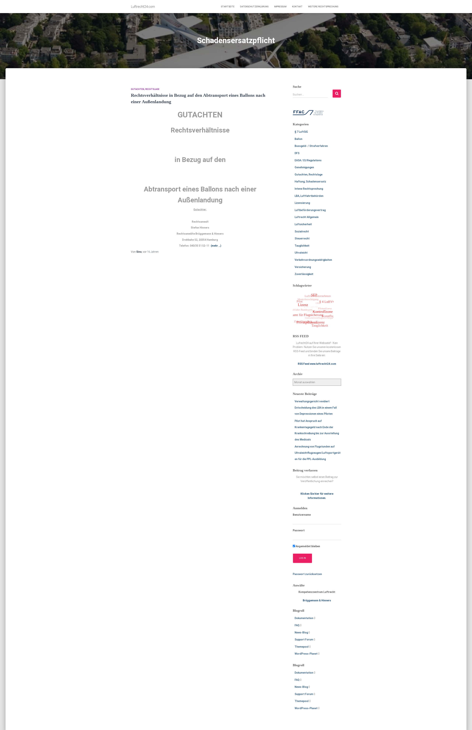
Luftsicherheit (303, 224)
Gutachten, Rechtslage (145, 89)
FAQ (297, 625)
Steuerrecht (302, 238)
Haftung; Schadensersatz (310, 181)
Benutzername (302, 514)
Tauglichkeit (302, 245)
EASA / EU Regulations (308, 160)
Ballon (298, 138)
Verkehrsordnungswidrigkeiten (313, 259)
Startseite (228, 6)
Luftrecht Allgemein (307, 217)
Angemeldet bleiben (307, 546)
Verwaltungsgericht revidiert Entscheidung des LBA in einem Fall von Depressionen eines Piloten (316, 407)
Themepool (302, 646)
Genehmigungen (304, 167)
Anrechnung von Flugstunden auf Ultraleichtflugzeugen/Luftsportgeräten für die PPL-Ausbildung (318, 452)
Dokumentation (304, 618)
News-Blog (301, 632)
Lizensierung (302, 202)
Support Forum (304, 639)
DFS (297, 153)
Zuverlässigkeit (304, 274)
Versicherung (303, 267)
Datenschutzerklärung (254, 6)
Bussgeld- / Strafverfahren (311, 145)
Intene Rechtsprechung (309, 188)
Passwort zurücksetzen (307, 574)
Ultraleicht (301, 252)
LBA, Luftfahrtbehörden (309, 195)
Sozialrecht (302, 231)
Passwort (299, 530)
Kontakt (297, 6)
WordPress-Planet (306, 653)
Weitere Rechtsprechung (323, 6)
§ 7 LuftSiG (301, 131)
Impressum (280, 6)
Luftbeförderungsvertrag (310, 210)
